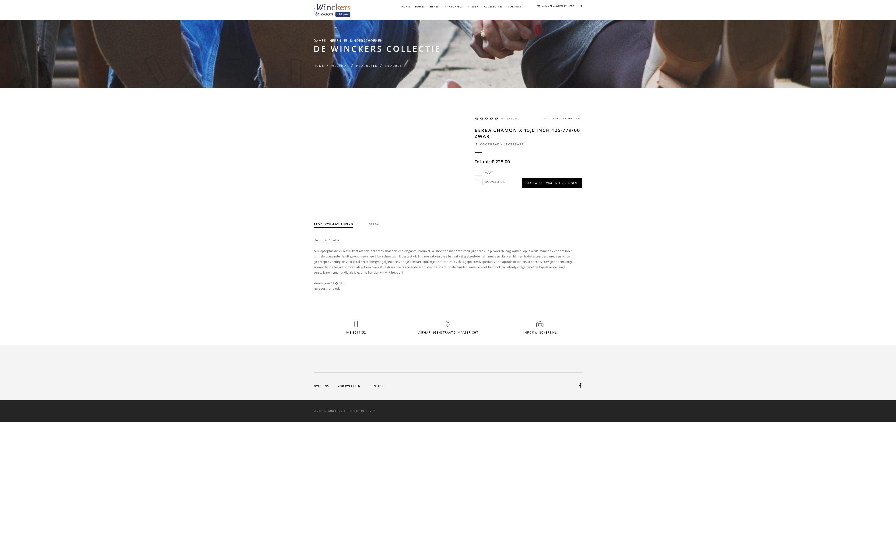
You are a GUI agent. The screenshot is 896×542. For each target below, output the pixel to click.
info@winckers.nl (540, 332)
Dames (420, 6)
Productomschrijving (333, 224)
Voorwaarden (349, 386)
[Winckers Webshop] (332, 8)
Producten (367, 65)
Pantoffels (454, 6)
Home (405, 6)
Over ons (321, 386)
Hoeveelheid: (495, 181)
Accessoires (493, 6)
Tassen (473, 6)
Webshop (340, 65)
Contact (515, 6)
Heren (435, 6)
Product (393, 65)
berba (374, 224)
